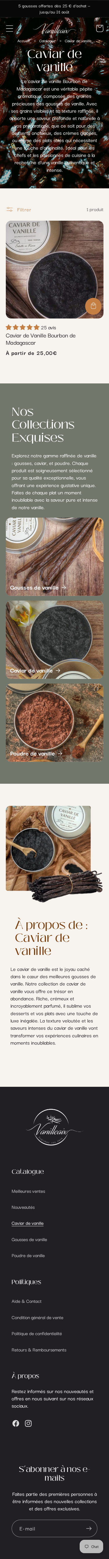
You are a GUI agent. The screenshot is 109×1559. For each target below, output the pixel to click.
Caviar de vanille (78, 40)
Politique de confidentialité (37, 1333)
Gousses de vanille (34, 587)
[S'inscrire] (89, 1528)
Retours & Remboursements (39, 1349)
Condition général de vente (37, 1317)
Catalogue (48, 40)
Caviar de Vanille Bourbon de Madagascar (41, 338)
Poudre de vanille (32, 753)
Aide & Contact (27, 1300)
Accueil (23, 40)
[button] (9, 28)
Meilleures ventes (28, 1190)
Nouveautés (23, 1206)
